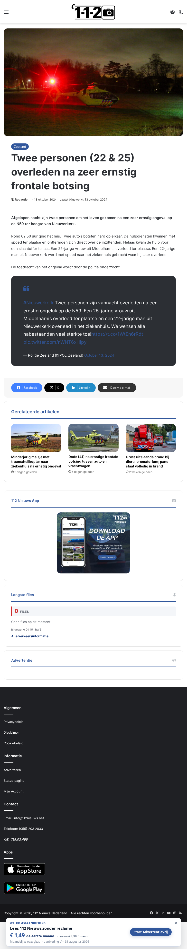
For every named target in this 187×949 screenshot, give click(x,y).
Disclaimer (11, 732)
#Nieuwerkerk (38, 303)
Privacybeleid (14, 722)
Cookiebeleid (13, 743)
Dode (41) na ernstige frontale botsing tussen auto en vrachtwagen (93, 461)
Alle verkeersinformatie (29, 636)
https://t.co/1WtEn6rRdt (117, 334)
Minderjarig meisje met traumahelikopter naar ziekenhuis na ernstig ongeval (36, 461)
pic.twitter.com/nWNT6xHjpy (55, 342)
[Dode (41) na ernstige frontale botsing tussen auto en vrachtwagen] (93, 438)
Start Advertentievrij (151, 932)
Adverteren (12, 770)
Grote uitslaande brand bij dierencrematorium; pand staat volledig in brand (147, 461)
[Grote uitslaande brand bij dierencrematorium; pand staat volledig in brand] (151, 438)
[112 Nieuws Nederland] (93, 11)
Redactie (21, 199)
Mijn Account (14, 791)
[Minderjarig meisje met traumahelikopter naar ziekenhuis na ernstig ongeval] (36, 438)
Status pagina (14, 780)
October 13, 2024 (99, 355)
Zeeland (20, 147)
